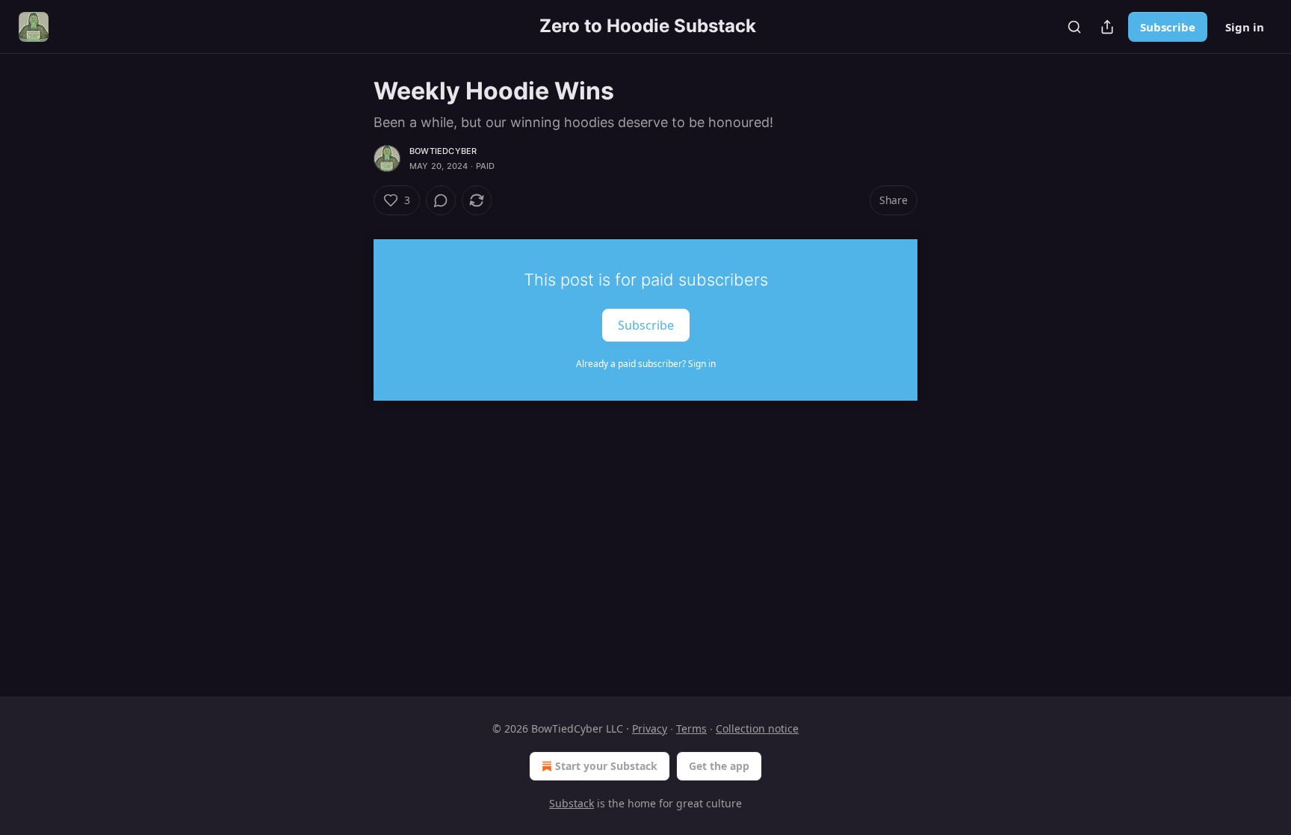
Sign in (1244, 26)
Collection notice (757, 728)
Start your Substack (606, 766)
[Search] (1074, 27)
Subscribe (1167, 26)
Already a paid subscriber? (646, 363)
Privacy (649, 728)
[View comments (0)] (441, 200)
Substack (571, 803)
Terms (691, 728)
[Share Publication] (1107, 27)
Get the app (719, 766)
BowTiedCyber (443, 151)
